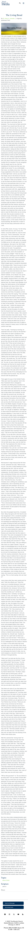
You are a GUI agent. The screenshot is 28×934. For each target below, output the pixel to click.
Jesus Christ (5, 880)
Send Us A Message (10, 903)
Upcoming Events (9, 907)
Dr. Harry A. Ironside (9, 18)
